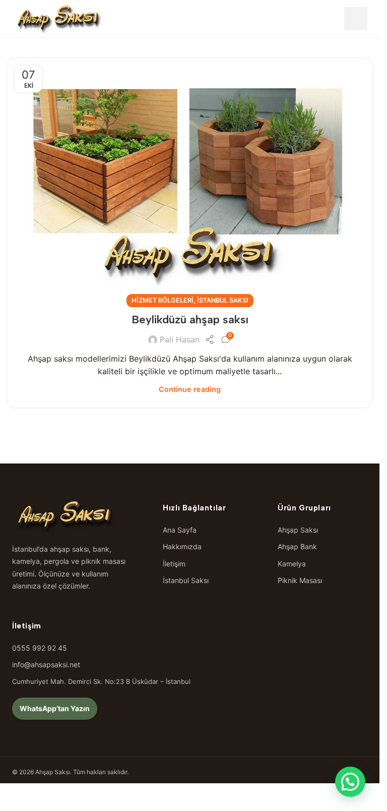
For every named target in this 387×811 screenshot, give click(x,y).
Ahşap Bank (297, 546)
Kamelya (292, 563)
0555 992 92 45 (39, 648)
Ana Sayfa (180, 530)
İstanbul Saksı (222, 300)
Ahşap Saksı (298, 530)
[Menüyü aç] (355, 18)
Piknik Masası (300, 580)
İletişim (174, 563)
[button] (350, 782)
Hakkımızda (182, 546)
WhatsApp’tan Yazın (55, 708)
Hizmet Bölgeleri (163, 300)
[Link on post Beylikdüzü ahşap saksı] (190, 179)
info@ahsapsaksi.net (46, 664)
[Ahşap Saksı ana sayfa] (58, 18)
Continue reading (190, 389)
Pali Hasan (180, 339)
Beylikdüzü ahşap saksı (190, 319)
